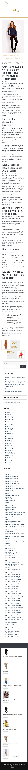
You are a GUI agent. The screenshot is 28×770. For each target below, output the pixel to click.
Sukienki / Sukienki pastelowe (13, 603)
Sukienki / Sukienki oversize (13, 602)
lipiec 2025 (9, 423)
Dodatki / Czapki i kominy (12, 495)
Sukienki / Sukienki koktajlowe (13, 583)
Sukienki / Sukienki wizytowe (13, 614)
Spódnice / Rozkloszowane (12, 554)
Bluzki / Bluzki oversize (11, 485)
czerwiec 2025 (9, 424)
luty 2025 (8, 431)
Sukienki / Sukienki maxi (12, 588)
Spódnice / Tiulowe (11, 557)
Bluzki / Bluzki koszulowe (12, 481)
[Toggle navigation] (25, 15)
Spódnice (8, 545)
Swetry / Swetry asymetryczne (13, 626)
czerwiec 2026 (9, 416)
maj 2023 (8, 462)
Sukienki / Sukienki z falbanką (13, 617)
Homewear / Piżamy (11, 507)
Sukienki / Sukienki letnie (12, 586)
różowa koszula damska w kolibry (14, 391)
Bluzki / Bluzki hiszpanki (12, 478)
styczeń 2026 (9, 419)
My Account (3, 15)
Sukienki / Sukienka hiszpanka (13, 569)
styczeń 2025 (9, 433)
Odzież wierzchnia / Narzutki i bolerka (15, 541)
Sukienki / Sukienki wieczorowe (13, 612)
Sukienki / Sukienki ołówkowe (13, 600)
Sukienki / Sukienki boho (12, 572)
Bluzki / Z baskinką (10, 492)
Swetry (8, 621)
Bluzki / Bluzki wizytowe (12, 487)
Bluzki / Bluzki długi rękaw (8, 64)
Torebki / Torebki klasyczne (12, 631)
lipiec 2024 (9, 440)
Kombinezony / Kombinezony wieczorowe (16, 517)
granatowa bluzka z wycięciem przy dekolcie (11, 56)
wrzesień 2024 (9, 438)
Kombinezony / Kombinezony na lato (15, 514)
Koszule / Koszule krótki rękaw (13, 523)
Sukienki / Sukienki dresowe (13, 576)
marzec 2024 (9, 445)
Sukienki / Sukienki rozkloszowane (14, 607)
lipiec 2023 (9, 459)
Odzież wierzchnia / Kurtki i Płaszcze (15, 524)
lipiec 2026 (9, 414)
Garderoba (8, 502)
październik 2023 (10, 454)
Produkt (17, 64)
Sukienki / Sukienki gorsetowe (13, 579)
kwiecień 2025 (9, 428)
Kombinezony (9, 511)
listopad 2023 (9, 452)
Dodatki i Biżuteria (10, 500)
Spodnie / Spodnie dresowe (12, 562)
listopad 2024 (9, 436)
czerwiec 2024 (9, 442)
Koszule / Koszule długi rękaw (13, 521)
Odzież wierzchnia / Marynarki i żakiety (15, 540)
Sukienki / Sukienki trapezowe (13, 609)
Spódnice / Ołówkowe (11, 552)
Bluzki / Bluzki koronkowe (12, 480)
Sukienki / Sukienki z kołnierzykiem (14, 619)
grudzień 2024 (9, 435)
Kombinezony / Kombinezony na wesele (15, 516)
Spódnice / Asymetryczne (12, 547)
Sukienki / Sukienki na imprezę (13, 595)
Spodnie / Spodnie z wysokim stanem (15, 564)
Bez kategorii (9, 473)
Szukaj (5, 363)
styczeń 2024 (9, 448)
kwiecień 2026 (9, 418)
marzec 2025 (9, 430)
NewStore (18, 766)
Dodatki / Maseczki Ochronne (13, 497)
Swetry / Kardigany (10, 624)
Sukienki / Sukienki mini (12, 591)
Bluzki (7, 474)
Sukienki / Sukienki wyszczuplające (14, 615)
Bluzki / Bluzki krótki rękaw (12, 483)
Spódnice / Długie (10, 548)
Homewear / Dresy (10, 505)
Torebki (8, 629)
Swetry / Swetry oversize (12, 627)
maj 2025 (8, 426)
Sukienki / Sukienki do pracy (13, 574)
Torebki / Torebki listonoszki (13, 634)
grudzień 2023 (9, 450)
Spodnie (8, 560)
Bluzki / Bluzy (9, 490)
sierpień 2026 (9, 412)
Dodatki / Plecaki (10, 499)
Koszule (8, 519)
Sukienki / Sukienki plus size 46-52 (14, 605)
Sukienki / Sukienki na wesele (13, 598)
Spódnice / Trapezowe (11, 559)
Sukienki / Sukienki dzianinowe (13, 578)
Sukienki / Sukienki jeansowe (13, 581)
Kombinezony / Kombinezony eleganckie (16, 512)
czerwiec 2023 (9, 460)
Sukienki (8, 567)
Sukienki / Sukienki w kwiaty (13, 610)
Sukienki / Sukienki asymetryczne (14, 571)
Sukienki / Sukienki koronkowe (13, 584)
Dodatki (8, 493)
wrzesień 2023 (9, 455)
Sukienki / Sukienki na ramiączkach (14, 597)
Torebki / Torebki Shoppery (12, 636)
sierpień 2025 (9, 421)
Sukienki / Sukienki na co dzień (13, 593)
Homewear (8, 504)
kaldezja (17, 62)
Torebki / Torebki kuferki (12, 633)
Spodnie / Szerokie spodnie (12, 566)
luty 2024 (8, 447)
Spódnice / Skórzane (11, 555)
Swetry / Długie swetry (11, 622)
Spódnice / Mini (10, 550)
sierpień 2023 (9, 457)
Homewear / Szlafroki (11, 509)
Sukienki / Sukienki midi (12, 590)
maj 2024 (8, 443)
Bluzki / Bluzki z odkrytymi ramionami (15, 488)
